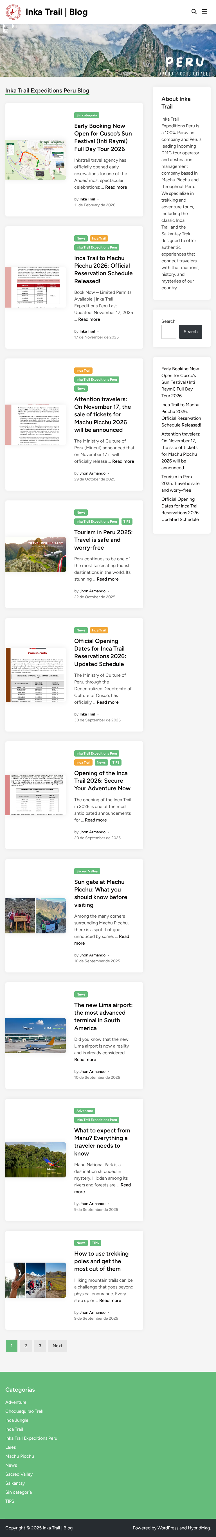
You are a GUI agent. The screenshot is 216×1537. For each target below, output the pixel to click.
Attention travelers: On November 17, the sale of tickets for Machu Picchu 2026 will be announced (102, 414)
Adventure (84, 1111)
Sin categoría (86, 115)
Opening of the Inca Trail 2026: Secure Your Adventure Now (102, 780)
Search (168, 321)
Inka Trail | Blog (57, 11)
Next (57, 1345)
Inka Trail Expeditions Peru (96, 247)
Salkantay (15, 1483)
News (81, 238)
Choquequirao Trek (24, 1411)
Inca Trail (99, 238)
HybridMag (199, 1528)
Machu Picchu (19, 1456)
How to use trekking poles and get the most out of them (101, 1261)
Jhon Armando (92, 473)
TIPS (126, 521)
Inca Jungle (16, 1420)
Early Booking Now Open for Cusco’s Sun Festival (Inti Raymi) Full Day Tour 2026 (180, 382)
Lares (10, 1447)
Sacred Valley (87, 871)
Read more (116, 187)
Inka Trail (87, 199)
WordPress (168, 1528)
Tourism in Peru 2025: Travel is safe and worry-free (103, 540)
